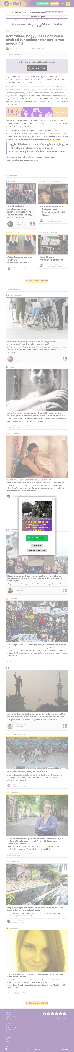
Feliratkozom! (37, 537)
